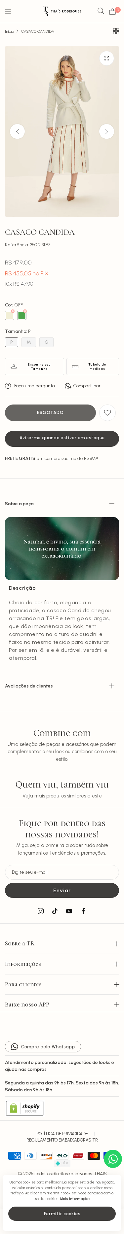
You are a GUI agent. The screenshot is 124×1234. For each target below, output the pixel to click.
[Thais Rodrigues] (62, 11)
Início (9, 31)
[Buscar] (101, 11)
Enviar (62, 890)
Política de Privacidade (62, 1133)
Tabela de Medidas (97, 366)
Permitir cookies (62, 1213)
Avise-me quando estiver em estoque (62, 437)
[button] (106, 131)
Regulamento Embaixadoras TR (62, 1140)
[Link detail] (41, 911)
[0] (112, 11)
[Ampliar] (106, 58)
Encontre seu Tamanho (39, 366)
